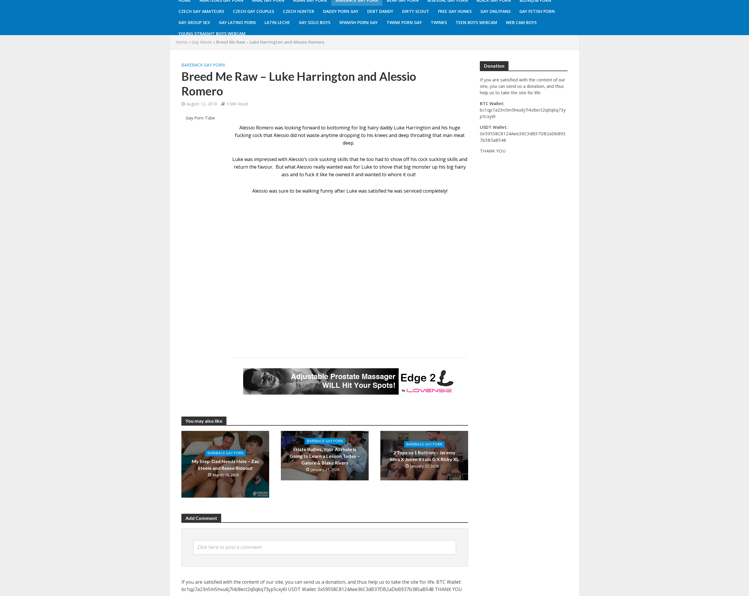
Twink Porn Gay (404, 22)
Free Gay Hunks (455, 11)
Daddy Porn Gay (340, 11)
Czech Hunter (298, 11)
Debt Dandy (380, 11)
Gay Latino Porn (237, 22)
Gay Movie (202, 42)
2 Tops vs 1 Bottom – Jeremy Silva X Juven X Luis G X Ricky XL (424, 456)
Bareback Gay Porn (203, 65)
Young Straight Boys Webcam (211, 33)
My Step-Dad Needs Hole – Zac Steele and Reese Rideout (225, 464)
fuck (310, 174)
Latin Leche (277, 22)
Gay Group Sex (194, 22)
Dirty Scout (415, 11)
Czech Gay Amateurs (201, 11)
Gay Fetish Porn (537, 11)
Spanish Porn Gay (358, 22)
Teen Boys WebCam (476, 22)
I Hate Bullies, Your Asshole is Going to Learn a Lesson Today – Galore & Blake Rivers (325, 455)
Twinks (439, 22)
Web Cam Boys (521, 22)
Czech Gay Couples (253, 11)
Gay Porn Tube (200, 118)
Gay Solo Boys (314, 22)
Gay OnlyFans (495, 11)
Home (181, 42)
